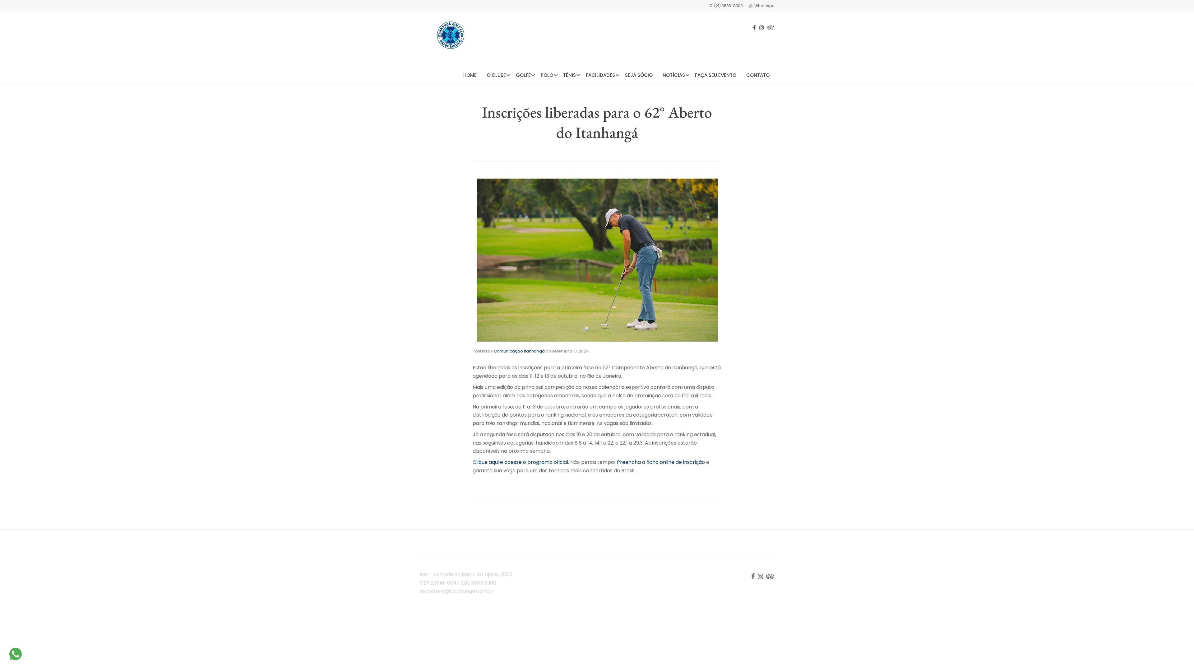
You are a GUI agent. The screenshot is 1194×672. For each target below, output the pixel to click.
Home (470, 75)
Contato (758, 75)
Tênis (569, 75)
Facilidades (600, 75)
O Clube (496, 75)
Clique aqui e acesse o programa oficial (520, 462)
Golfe (523, 75)
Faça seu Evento (715, 75)
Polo (547, 75)
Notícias (674, 75)
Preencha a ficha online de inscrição (661, 462)
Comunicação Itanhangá (519, 351)
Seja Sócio (639, 75)
